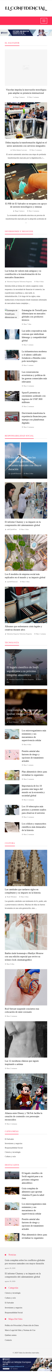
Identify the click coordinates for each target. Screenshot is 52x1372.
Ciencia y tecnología (12, 1293)
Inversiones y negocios (13, 1308)
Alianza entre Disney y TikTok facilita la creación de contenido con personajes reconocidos (23, 1116)
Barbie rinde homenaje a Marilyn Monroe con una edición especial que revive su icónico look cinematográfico (24, 956)
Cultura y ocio (10, 1298)
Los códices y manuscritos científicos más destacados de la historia (34, 826)
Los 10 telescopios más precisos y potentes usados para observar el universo (34, 809)
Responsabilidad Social (14, 1313)
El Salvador (9, 1303)
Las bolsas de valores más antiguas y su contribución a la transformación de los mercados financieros (23, 274)
